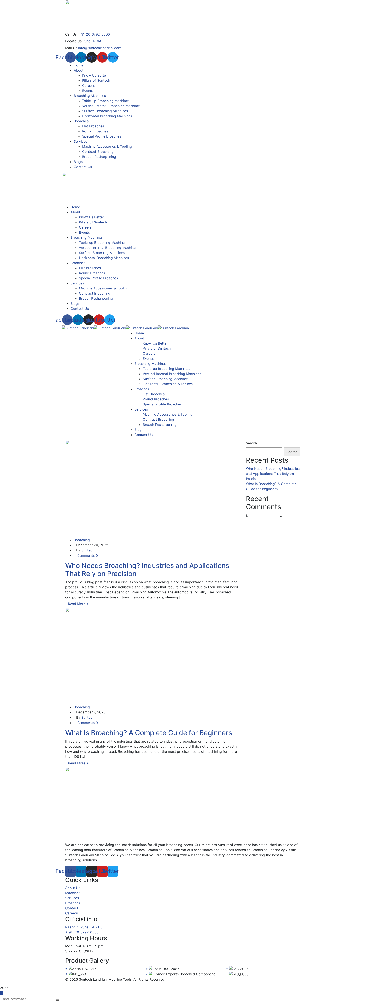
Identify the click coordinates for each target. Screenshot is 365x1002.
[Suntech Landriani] (78, 327)
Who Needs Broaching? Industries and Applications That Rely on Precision (147, 569)
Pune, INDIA (92, 41)
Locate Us (73, 41)
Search (251, 443)
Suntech (87, 550)
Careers (71, 913)
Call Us (71, 34)
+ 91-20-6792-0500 (94, 34)
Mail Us (71, 48)
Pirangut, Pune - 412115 (84, 927)
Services (72, 898)
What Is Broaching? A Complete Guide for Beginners (148, 733)
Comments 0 (87, 555)
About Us (72, 888)
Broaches (72, 903)
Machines (72, 893)
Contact (71, 908)
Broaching (82, 540)
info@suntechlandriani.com (99, 48)
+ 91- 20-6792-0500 (82, 932)
